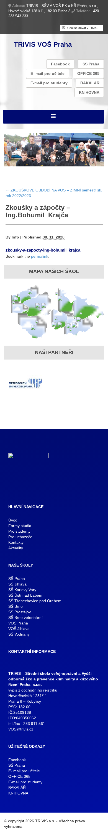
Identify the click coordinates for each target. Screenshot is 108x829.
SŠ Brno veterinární (25, 617)
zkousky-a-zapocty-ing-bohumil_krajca (43, 250)
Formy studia (19, 525)
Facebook (60, 64)
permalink (39, 256)
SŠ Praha (91, 64)
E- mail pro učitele (47, 73)
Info (15, 237)
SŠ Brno (15, 606)
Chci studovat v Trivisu (82, 27)
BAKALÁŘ (89, 83)
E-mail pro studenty (49, 83)
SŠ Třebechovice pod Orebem (34, 601)
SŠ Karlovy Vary (22, 589)
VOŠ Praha (18, 623)
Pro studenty (19, 531)
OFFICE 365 (88, 73)
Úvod (12, 520)
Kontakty (16, 542)
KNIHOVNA (89, 92)
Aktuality (15, 548)
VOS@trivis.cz (20, 729)
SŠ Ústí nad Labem (25, 595)
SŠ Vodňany (19, 634)
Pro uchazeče (20, 537)
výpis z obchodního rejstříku (32, 690)
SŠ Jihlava (17, 584)
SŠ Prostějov (19, 612)
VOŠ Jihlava (19, 628)
